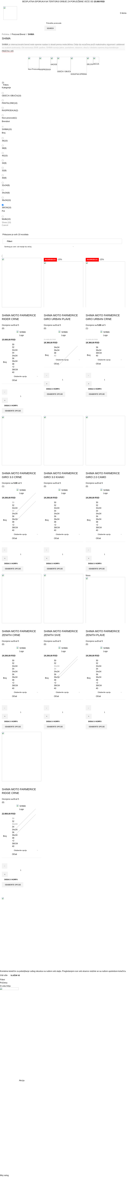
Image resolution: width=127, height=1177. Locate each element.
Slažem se (15, 975)
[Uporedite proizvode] (5, 310)
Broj (5, 362)
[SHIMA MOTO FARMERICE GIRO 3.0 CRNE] (21, 440)
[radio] (26, 344)
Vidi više (4, 975)
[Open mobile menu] (1, 13)
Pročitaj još (8, 51)
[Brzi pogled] (12, 310)
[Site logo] (10, 13)
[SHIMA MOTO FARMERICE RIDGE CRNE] (21, 756)
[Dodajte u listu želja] (18, 310)
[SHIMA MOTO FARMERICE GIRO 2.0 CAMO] (105, 440)
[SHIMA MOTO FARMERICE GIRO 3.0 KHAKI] (63, 440)
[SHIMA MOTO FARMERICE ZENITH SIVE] (63, 598)
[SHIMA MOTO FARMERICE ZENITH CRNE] (21, 598)
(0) (3, 328)
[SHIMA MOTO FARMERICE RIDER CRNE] (21, 282)
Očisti (14, 380)
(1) (87, 328)
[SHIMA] (21, 334)
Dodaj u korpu (11, 406)
